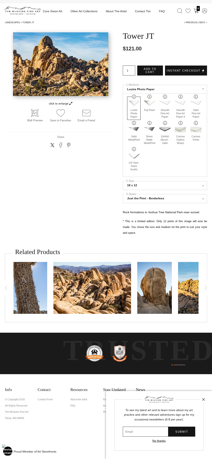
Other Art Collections (84, 11)
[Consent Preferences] (8, 451)
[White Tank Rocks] (92, 288)
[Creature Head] (154, 288)
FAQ (162, 11)
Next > (203, 22)
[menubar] (191, 11)
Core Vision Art (52, 11)
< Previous (190, 22)
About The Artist (116, 11)
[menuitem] (180, 11)
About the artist (78, 399)
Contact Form (45, 399)
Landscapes (12, 22)
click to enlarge (59, 103)
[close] (203, 399)
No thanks (159, 440)
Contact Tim (143, 11)
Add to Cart (150, 70)
